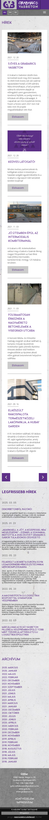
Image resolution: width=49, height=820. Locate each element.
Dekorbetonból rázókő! (17, 509)
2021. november (11, 684)
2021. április (9, 700)
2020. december (11, 710)
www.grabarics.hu (24, 792)
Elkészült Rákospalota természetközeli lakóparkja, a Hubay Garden (23, 418)
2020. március (10, 726)
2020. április (9, 723)
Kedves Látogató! (21, 162)
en (10, 13)
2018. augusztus (11, 749)
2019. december (10, 733)
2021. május (8, 697)
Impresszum (24, 802)
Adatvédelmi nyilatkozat (24, 817)
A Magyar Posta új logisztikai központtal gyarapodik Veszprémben (20, 598)
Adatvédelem (24, 799)
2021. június (8, 694)
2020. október (10, 713)
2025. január (9, 671)
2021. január (9, 707)
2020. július (9, 716)
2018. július (8, 752)
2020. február (10, 729)
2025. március (10, 668)
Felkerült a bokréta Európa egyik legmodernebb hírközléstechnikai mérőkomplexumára (23, 564)
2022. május (9, 674)
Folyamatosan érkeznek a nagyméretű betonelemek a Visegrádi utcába (21, 323)
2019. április (9, 739)
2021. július (8, 690)
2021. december (10, 681)
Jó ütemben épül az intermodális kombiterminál (23, 237)
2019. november (11, 736)
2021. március (10, 703)
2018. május (8, 755)
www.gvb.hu (24, 789)
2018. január (9, 762)
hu (5, 13)
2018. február (10, 759)
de (16, 13)
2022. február (10, 677)
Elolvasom (18, 116)
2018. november (11, 746)
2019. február (10, 742)
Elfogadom (24, 813)
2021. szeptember (12, 687)
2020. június (9, 720)
